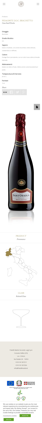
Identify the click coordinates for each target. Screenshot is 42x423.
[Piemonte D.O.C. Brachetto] (17, 92)
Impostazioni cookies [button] (10, 415)
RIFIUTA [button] (8, 419)
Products (5, 16)
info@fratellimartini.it (21, 368)
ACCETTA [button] (25, 416)
